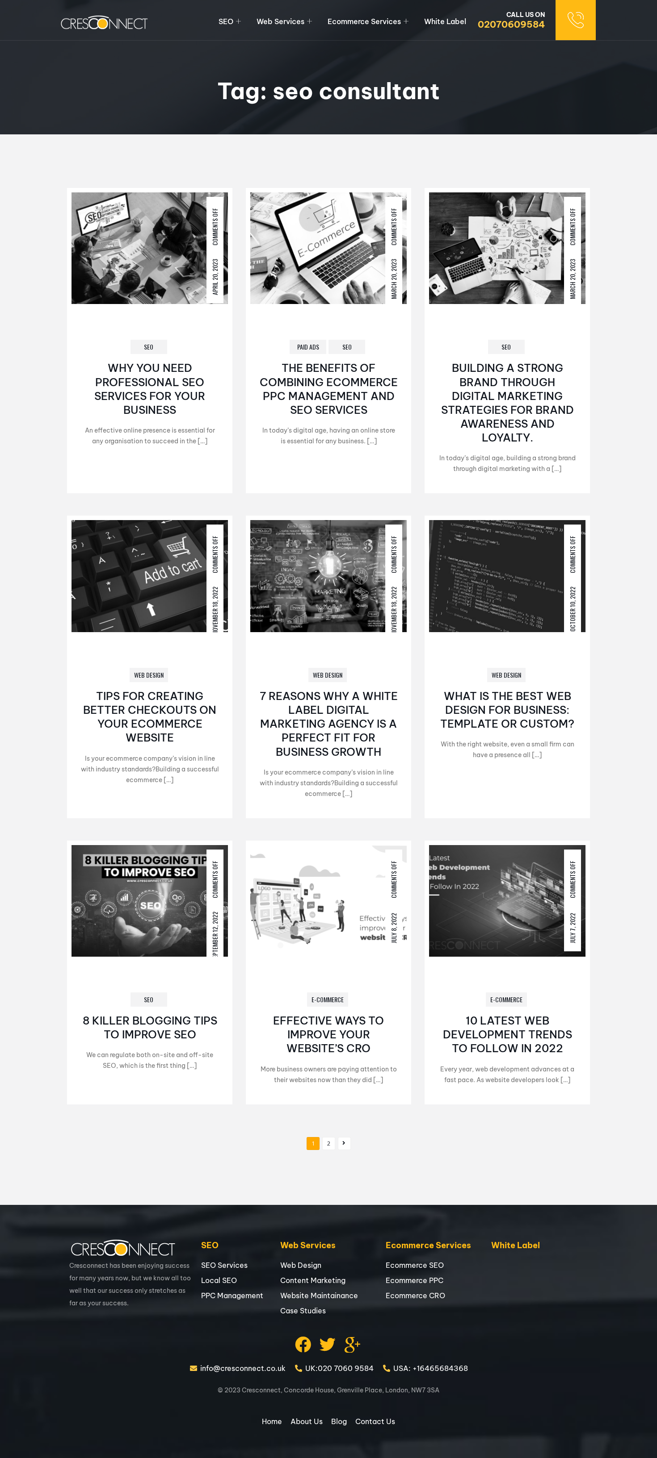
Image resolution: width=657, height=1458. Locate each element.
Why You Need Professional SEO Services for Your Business (149, 389)
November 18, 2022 (214, 610)
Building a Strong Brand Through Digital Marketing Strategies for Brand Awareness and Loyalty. (507, 402)
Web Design (149, 674)
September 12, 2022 (214, 936)
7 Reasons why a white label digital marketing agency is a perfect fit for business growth (329, 723)
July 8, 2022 (393, 927)
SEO (226, 21)
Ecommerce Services (364, 21)
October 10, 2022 (572, 609)
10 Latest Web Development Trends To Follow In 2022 (507, 1034)
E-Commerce (328, 999)
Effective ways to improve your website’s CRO (328, 1034)
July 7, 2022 (572, 927)
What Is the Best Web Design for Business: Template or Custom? (507, 709)
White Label (445, 21)
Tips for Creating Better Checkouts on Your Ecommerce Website (149, 717)
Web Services (280, 21)
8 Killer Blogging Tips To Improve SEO (150, 1027)
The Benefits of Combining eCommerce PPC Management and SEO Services (329, 389)
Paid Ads (308, 346)
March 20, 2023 (393, 279)
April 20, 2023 (214, 277)
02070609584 (511, 24)
